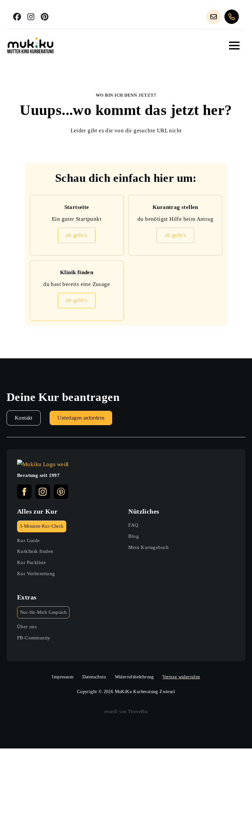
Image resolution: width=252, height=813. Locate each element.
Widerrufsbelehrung (134, 676)
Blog (133, 536)
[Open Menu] (234, 45)
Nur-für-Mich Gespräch (43, 612)
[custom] (17, 17)
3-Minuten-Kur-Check (42, 526)
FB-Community (34, 637)
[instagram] (42, 491)
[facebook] (24, 491)
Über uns (27, 626)
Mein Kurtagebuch (148, 547)
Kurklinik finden (35, 551)
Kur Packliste (31, 562)
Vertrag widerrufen (181, 676)
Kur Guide (28, 540)
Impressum (63, 676)
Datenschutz (94, 676)
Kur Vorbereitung (36, 573)
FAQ (133, 525)
